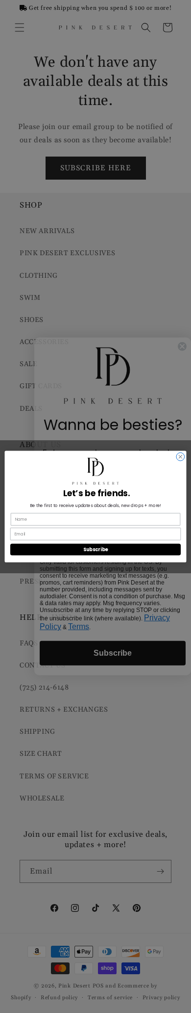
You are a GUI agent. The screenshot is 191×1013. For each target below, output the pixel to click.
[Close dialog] (180, 457)
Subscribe (95, 549)
